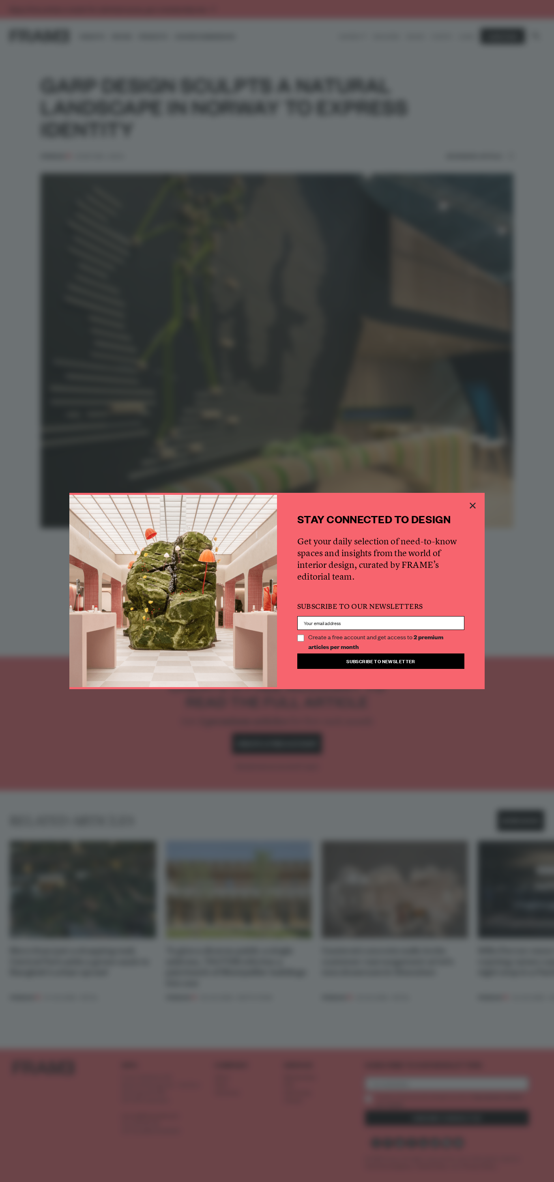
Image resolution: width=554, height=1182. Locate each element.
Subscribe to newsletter (380, 661)
